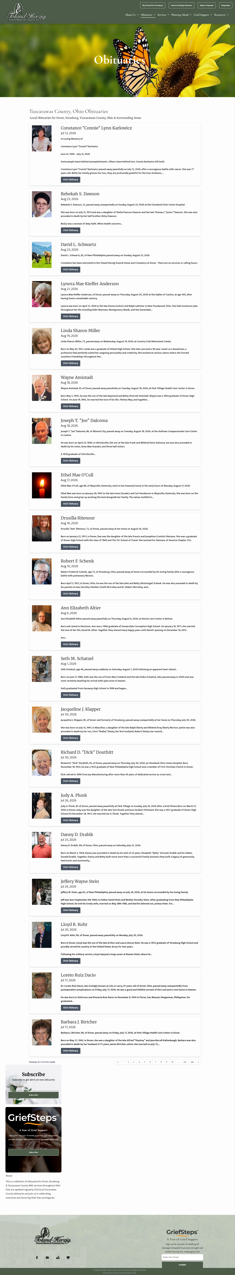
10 (172, 1062)
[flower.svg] (68, 1257)
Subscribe (33, 1095)
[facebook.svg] (37, 1257)
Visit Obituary (70, 180)
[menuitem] (132, 15)
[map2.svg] (58, 1257)
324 (192, 1062)
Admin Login (131, 1272)
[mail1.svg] (47, 1257)
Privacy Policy (108, 1272)
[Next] (198, 1062)
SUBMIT (182, 1265)
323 (184, 1062)
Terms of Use (120, 1272)
